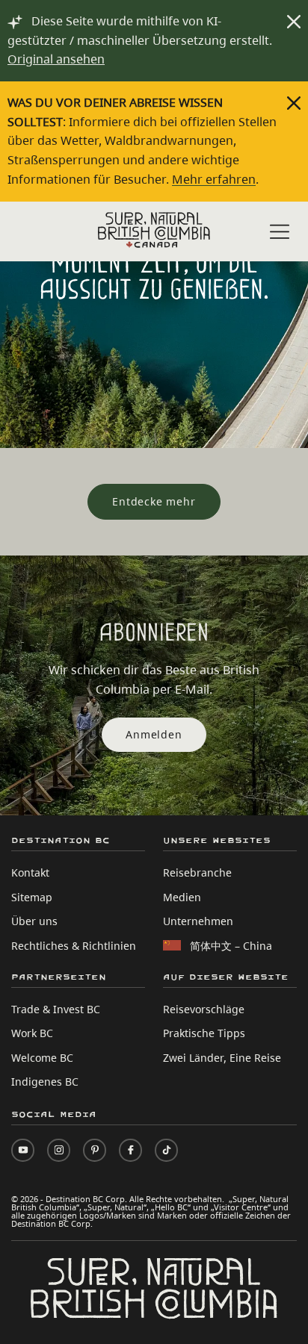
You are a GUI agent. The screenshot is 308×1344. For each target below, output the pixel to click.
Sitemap (31, 897)
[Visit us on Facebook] (130, 1150)
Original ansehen (56, 59)
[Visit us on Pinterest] (94, 1150)
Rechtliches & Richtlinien (73, 946)
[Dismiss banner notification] (294, 21)
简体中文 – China (231, 946)
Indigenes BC (44, 1081)
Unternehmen (198, 921)
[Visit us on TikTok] (166, 1150)
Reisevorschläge (203, 1009)
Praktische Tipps (204, 1033)
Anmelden (154, 734)
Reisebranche (197, 872)
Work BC (32, 1033)
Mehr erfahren (214, 179)
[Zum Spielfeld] (154, 230)
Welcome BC (42, 1058)
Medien (182, 897)
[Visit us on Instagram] (58, 1150)
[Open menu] (279, 232)
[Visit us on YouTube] (22, 1150)
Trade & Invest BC (55, 1009)
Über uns (34, 921)
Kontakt (30, 872)
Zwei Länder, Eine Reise (222, 1058)
